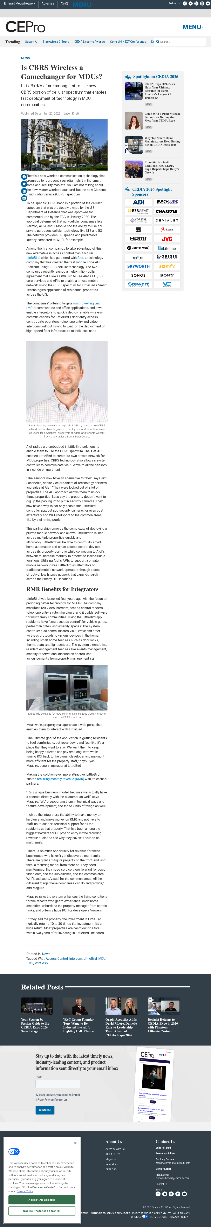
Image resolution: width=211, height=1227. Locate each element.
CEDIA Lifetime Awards (89, 41)
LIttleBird (90, 959)
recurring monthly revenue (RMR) (60, 779)
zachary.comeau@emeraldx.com (173, 1163)
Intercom (75, 959)
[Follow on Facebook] (185, 3)
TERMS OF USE (158, 1217)
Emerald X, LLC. (160, 1207)
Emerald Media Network (19, 3)
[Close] (75, 1143)
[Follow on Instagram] (202, 3)
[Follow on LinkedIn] (191, 3)
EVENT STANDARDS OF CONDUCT (151, 1213)
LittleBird (33, 258)
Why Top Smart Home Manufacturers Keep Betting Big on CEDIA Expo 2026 (162, 141)
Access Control (57, 959)
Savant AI (31, 41)
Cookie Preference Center (42, 1210)
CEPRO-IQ (111, 1169)
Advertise (48, 3)
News (25, 58)
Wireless (41, 963)
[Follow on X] (196, 3)
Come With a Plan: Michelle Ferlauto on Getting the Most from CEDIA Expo (162, 117)
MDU (102, 959)
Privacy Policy (25, 1191)
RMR (29, 963)
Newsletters (112, 1164)
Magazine (111, 1159)
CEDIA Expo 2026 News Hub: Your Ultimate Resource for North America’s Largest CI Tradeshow (160, 91)
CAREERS (82, 1213)
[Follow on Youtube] (208, 3)
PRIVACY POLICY (178, 1217)
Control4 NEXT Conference (128, 41)
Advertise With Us (115, 1149)
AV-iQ (64, 3)
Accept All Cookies (41, 1199)
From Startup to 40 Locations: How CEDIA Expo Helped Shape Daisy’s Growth (162, 167)
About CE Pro (113, 1154)
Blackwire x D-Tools (56, 41)
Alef (80, 258)
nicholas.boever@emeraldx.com (173, 1178)
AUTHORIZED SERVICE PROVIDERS (110, 1213)
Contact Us (162, 1184)
